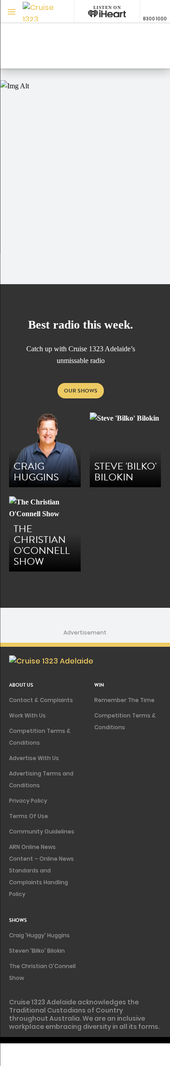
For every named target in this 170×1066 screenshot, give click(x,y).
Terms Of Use (28, 816)
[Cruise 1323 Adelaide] (41, 11)
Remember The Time (124, 700)
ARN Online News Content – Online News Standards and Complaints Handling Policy (41, 870)
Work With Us (27, 715)
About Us (21, 685)
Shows (18, 920)
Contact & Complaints (41, 700)
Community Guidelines (41, 831)
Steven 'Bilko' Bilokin (37, 951)
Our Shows (80, 391)
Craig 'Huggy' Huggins (39, 935)
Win (99, 685)
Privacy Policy (28, 800)
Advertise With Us (34, 758)
